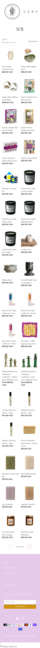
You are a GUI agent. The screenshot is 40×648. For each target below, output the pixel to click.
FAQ (6, 562)
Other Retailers (10, 573)
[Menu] (37, 11)
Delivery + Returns (12, 568)
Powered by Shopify (28, 636)
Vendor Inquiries (11, 585)
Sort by (4, 39)
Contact (7, 579)
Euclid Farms (15, 636)
